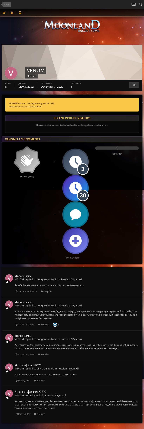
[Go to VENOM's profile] (9, 278)
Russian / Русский (71, 279)
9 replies (47, 291)
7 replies (40, 380)
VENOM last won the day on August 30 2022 (31, 103)
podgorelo (43, 279)
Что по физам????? (28, 365)
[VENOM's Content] (134, 85)
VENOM (19, 279)
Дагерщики (23, 276)
